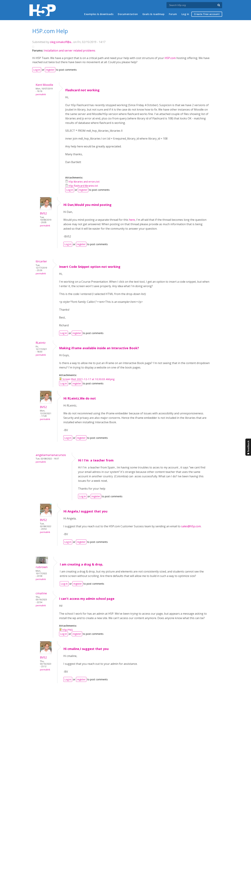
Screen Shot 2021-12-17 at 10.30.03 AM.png (88, 379)
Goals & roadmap (153, 14)
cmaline (41, 593)
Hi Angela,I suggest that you (85, 511)
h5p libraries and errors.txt (84, 181)
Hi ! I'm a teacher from (96, 460)
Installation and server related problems (69, 50)
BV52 (43, 213)
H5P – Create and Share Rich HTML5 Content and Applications (42, 10)
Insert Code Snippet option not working (89, 267)
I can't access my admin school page (86, 599)
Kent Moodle (44, 85)
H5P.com (170, 58)
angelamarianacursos (51, 455)
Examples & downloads (98, 14)
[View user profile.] (46, 209)
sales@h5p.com (191, 526)
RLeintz (41, 343)
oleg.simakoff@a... (61, 42)
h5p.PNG (67, 629)
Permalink (41, 94)
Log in (185, 14)
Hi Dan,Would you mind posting (87, 205)
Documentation (128, 14)
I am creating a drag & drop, (81, 564)
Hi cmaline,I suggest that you (86, 649)
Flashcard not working (82, 90)
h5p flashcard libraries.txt (83, 185)
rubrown (42, 567)
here (132, 220)
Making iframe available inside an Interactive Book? (99, 348)
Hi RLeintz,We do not (79, 398)
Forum (173, 14)
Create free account (207, 14)
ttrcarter (41, 261)
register (50, 69)
